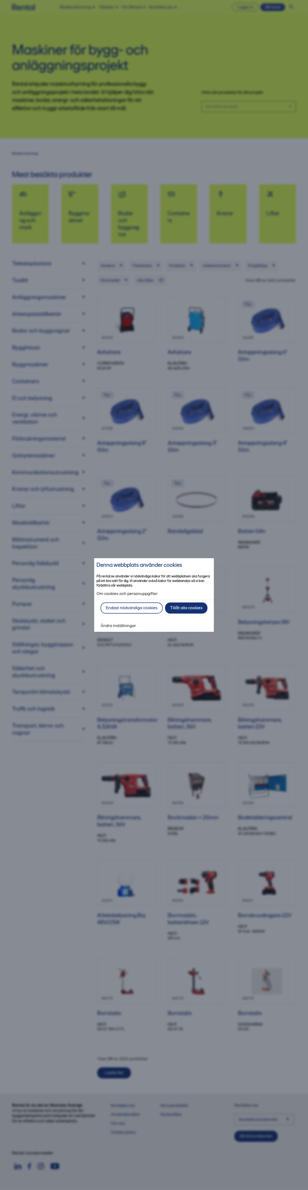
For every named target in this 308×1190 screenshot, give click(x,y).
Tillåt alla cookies (186, 607)
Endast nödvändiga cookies (131, 607)
